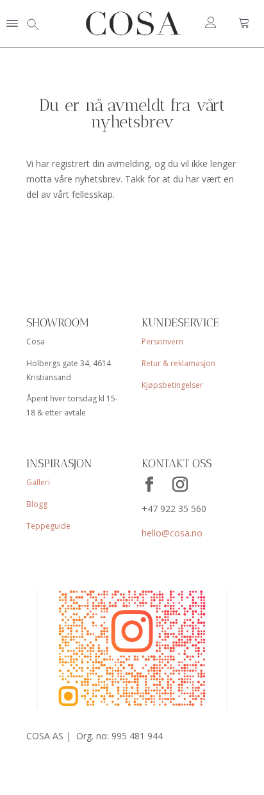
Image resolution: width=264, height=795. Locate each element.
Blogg (36, 504)
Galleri (38, 482)
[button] (12, 24)
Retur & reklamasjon (178, 363)
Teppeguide (48, 525)
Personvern (162, 341)
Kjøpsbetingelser (172, 385)
